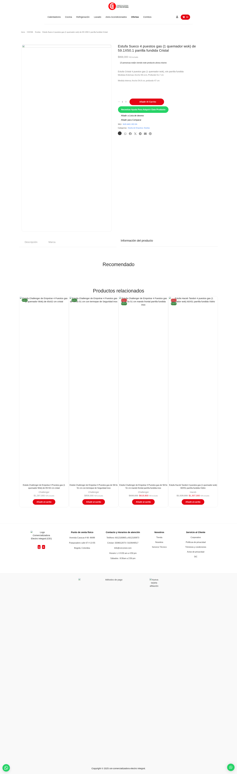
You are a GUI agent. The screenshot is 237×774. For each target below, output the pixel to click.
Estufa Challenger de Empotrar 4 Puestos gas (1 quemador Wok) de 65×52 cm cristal (44, 486)
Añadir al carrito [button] (44, 502)
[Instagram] (43, 547)
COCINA (30, 32)
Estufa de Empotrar (135, 128)
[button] (164, 16)
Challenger (44, 492)
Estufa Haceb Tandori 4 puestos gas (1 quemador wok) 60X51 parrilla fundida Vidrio (193, 486)
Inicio (23, 32)
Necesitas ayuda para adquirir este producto (143, 109)
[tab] (31, 242)
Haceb (193, 492)
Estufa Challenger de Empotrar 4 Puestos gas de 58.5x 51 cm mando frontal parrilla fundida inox (143, 486)
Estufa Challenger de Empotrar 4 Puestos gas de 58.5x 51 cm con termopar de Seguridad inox (94, 486)
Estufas (38, 32)
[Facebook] (39, 547)
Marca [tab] (52, 242)
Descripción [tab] (31, 242)
